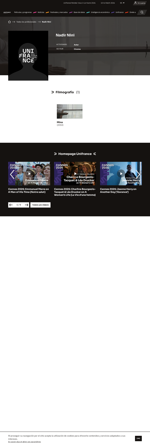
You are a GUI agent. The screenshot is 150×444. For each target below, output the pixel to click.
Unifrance (120, 12)
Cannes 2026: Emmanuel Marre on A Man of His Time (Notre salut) (28, 191)
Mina (60, 122)
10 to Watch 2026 (108, 3)
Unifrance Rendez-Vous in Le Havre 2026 (80, 3)
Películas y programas (23, 12)
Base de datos (79, 12)
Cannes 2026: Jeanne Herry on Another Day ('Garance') (118, 191)
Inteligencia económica (100, 12)
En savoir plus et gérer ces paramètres (24, 441)
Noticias (41, 12)
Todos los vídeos (40, 205)
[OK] (138, 438)
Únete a (133, 12)
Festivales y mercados (59, 12)
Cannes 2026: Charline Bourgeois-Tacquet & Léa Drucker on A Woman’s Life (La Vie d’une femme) (75, 192)
